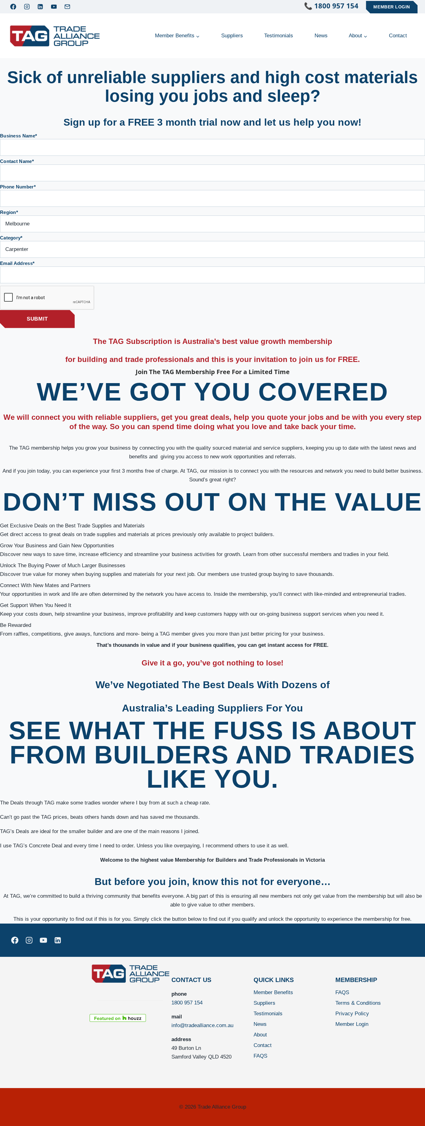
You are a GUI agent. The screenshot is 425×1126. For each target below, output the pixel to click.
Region (9, 212)
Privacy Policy (352, 1014)
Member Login (391, 7)
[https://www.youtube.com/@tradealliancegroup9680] (43, 940)
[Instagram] (27, 7)
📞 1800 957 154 (335, 5)
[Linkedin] (40, 7)
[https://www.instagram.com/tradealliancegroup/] (29, 940)
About (260, 1035)
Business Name (18, 135)
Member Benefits (273, 992)
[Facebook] (13, 7)
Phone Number (18, 186)
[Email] (67, 7)
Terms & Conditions (358, 1003)
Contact (398, 36)
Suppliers (232, 36)
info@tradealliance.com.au (202, 1025)
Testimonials (278, 36)
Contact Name (17, 161)
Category (11, 237)
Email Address (17, 263)
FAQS (260, 1056)
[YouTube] (54, 7)
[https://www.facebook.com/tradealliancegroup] (14, 940)
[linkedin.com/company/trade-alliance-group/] (58, 940)
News (321, 36)
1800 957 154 (187, 1003)
